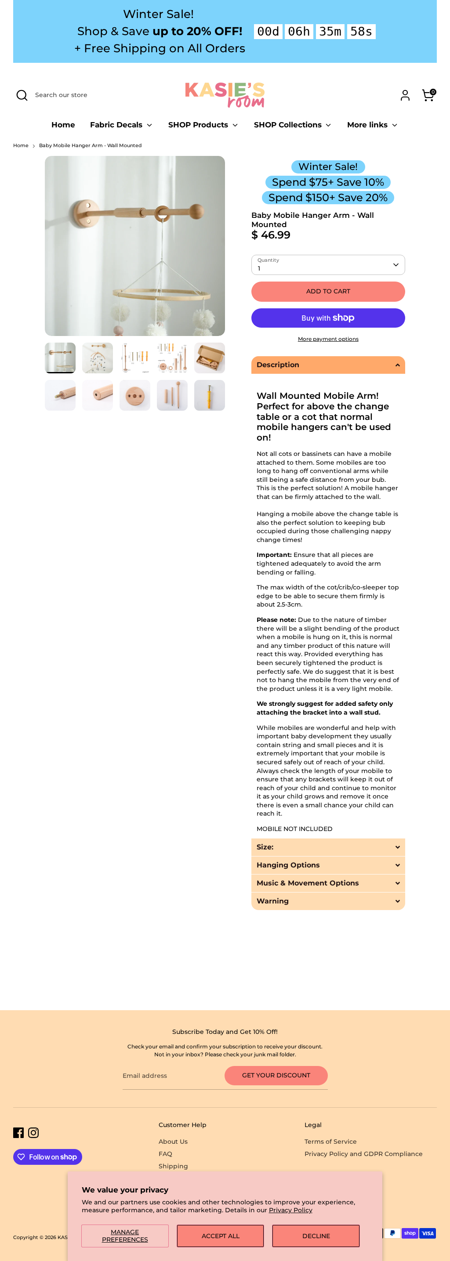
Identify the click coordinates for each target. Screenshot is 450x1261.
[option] (135, 249)
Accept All (221, 1236)
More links (368, 124)
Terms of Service (331, 1141)
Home (63, 124)
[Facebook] (18, 1132)
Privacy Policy (290, 1210)
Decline (316, 1236)
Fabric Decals (117, 124)
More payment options (328, 339)
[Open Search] (22, 95)
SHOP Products (199, 124)
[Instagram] (33, 1132)
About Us (173, 1141)
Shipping (173, 1166)
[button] (328, 365)
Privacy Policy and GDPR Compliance (364, 1154)
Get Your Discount (276, 1075)
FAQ (165, 1154)
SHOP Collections (289, 124)
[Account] (405, 95)
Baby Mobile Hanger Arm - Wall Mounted (90, 145)
